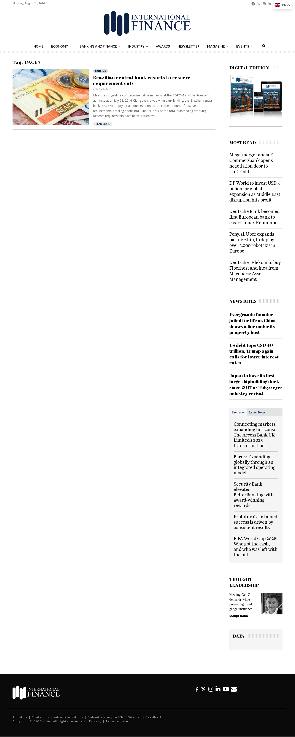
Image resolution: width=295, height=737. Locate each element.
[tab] (238, 412)
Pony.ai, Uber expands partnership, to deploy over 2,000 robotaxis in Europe (252, 242)
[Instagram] (210, 689)
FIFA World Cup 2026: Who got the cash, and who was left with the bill (256, 546)
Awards (163, 46)
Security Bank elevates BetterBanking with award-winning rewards (254, 494)
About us (20, 717)
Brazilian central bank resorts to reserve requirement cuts (142, 80)
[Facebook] (196, 689)
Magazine (216, 46)
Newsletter (188, 46)
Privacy (95, 721)
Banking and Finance (98, 46)
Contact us (41, 717)
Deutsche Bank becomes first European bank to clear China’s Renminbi (254, 216)
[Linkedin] (218, 689)
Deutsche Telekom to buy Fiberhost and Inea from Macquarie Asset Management (255, 270)
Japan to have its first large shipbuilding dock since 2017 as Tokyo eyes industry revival (255, 384)
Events (242, 46)
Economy (59, 46)
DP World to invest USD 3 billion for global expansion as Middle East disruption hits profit (254, 191)
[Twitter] (203, 689)
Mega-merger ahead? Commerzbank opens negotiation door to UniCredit (251, 162)
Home (38, 46)
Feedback (154, 717)
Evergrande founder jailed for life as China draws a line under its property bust (252, 323)
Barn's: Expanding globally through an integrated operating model (255, 464)
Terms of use (117, 721)
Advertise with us (69, 717)
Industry (136, 46)
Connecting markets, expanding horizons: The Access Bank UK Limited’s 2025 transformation (255, 434)
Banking (100, 70)
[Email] (234, 689)
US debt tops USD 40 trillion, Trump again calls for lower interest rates (254, 354)
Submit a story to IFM (106, 717)
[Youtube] (226, 689)
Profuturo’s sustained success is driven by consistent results (255, 521)
